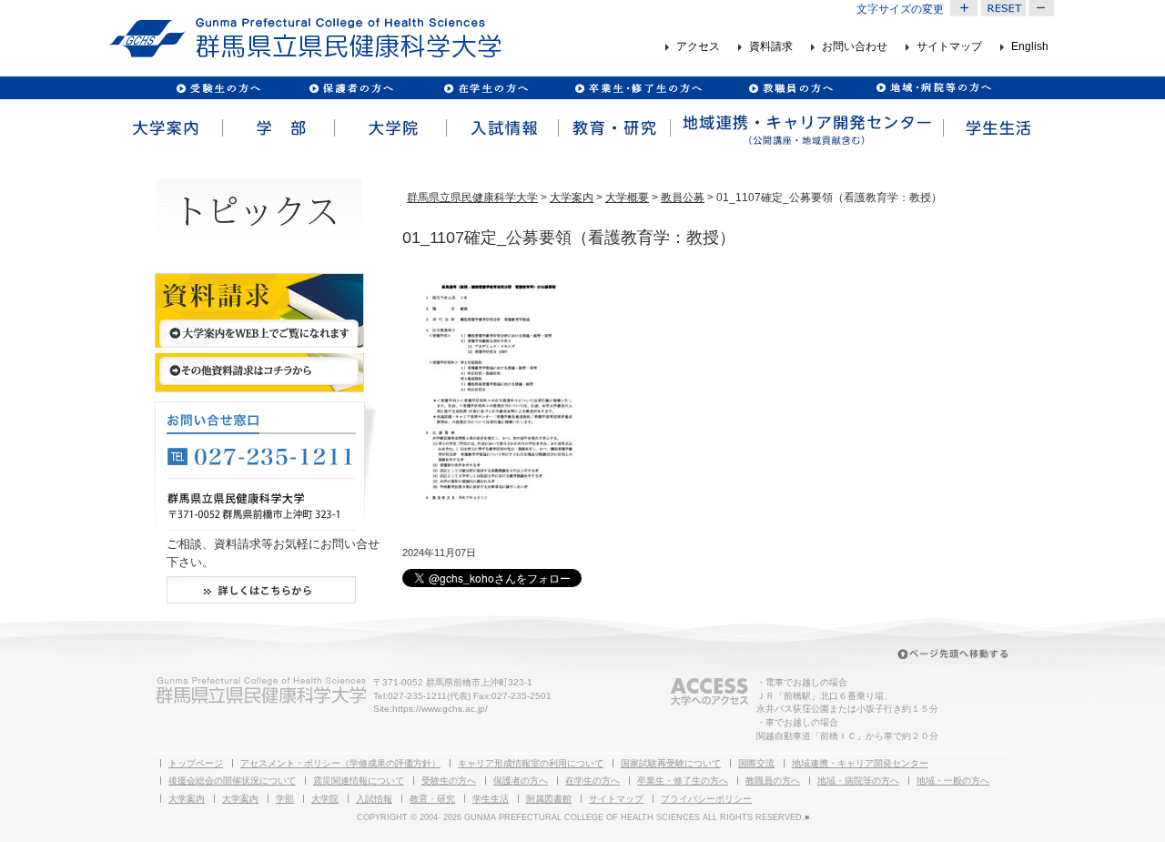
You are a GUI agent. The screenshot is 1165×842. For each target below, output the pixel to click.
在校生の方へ (486, 87)
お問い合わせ (854, 47)
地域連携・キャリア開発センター (860, 763)
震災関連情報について (358, 781)
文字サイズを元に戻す (1003, 8)
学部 (277, 128)
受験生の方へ (219, 87)
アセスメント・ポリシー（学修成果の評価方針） (340, 763)
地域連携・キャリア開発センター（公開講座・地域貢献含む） (805, 128)
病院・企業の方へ (931, 87)
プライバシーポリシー (706, 799)
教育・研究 (613, 128)
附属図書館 (549, 799)
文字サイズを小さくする (1042, 8)
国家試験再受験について (671, 763)
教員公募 (682, 197)
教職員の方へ (790, 87)
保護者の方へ (351, 87)
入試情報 (501, 128)
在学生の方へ (592, 781)
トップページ (195, 763)
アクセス (698, 47)
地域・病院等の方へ (858, 781)
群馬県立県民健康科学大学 (472, 197)
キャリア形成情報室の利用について (530, 763)
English (1029, 47)
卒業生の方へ (640, 87)
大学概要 (627, 197)
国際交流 (756, 763)
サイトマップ (949, 47)
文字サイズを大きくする (964, 8)
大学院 (389, 128)
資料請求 (771, 47)
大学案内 (165, 128)
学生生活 (998, 128)
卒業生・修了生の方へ (682, 781)
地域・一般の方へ (953, 781)
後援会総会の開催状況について (232, 781)
